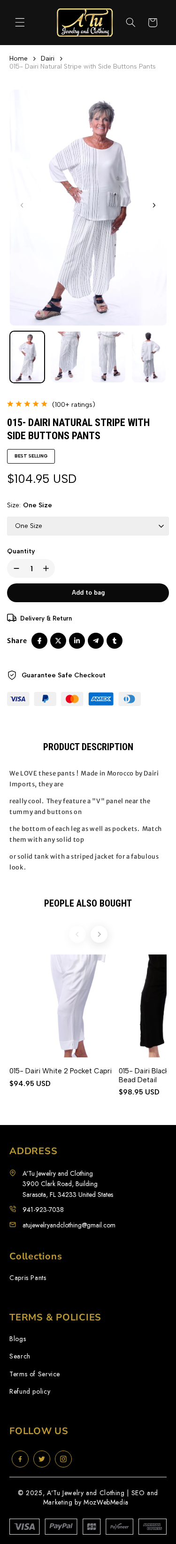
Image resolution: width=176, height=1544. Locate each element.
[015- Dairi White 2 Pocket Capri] (60, 1005)
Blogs (17, 1339)
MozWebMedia (106, 1502)
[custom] (20, 1459)
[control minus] (14, 568)
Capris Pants (27, 1277)
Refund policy (29, 1391)
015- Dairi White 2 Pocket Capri (60, 1071)
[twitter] (58, 641)
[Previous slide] (77, 934)
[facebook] (39, 641)
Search (20, 1356)
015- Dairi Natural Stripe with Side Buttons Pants (82, 66)
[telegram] (96, 641)
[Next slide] (99, 934)
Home (18, 58)
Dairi (47, 58)
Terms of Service (34, 1374)
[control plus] (48, 568)
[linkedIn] (77, 641)
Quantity (21, 551)
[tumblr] (114, 641)
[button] (20, 22)
